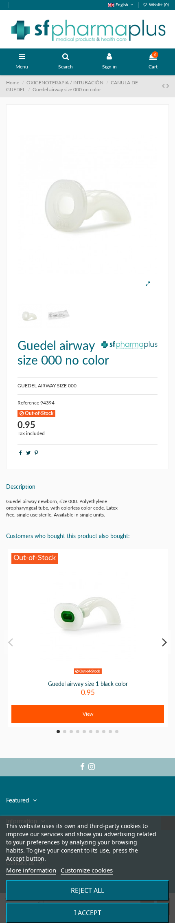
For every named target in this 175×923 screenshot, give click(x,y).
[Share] (20, 453)
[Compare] (88, 674)
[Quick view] (97, 674)
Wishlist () (158, 5)
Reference (28, 402)
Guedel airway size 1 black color (88, 684)
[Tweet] (28, 453)
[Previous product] (164, 86)
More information (31, 870)
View (88, 714)
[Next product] (167, 86)
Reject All (87, 890)
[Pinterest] (36, 453)
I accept (87, 912)
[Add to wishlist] (78, 674)
